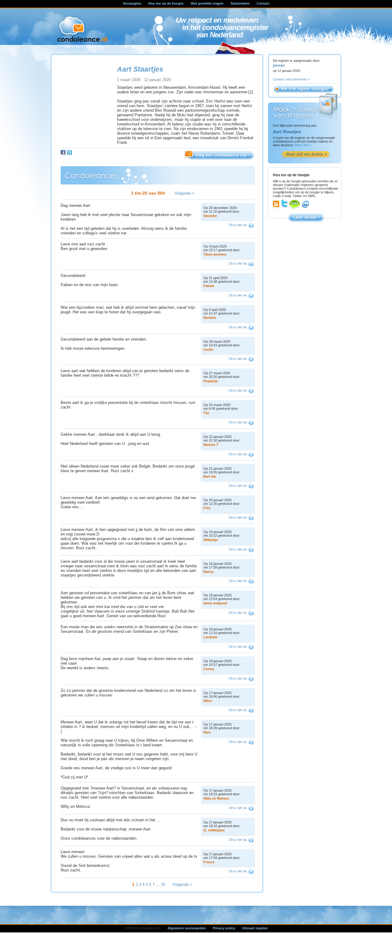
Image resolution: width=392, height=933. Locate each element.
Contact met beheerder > (291, 79)
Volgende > (184, 193)
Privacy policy (224, 928)
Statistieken (240, 3)
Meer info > (303, 145)
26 (163, 884)
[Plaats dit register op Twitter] (69, 152)
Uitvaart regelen (255, 928)
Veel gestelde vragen (207, 3)
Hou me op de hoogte (165, 3)
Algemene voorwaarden (187, 928)
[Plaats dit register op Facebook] (63, 152)
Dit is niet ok (238, 225)
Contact (263, 3)
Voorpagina (132, 3)
